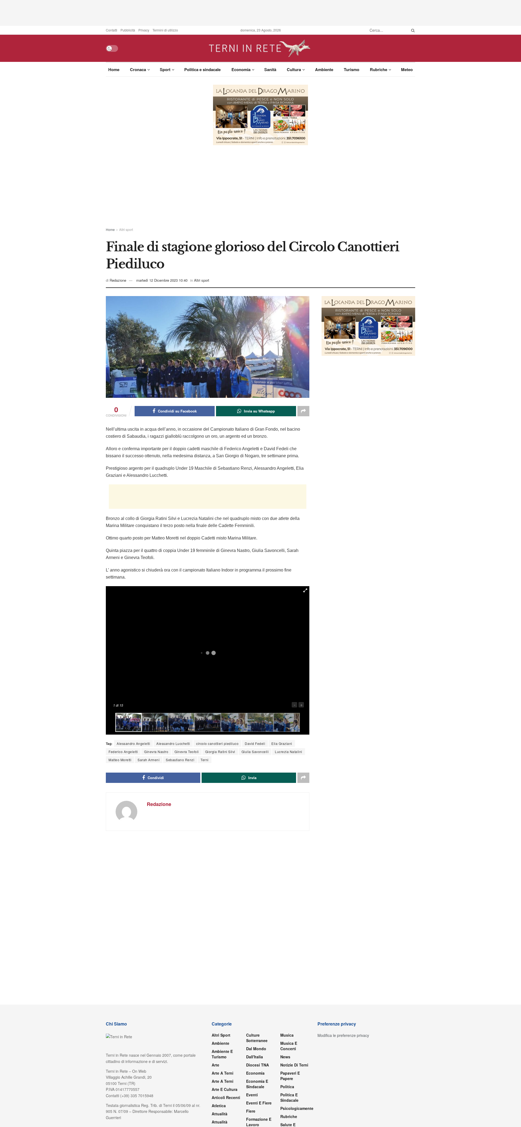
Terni (205, 759)
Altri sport (126, 229)
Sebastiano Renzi (180, 759)
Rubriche (378, 69)
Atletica (219, 1105)
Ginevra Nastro (156, 751)
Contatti (111, 30)
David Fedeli (255, 743)
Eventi (252, 1094)
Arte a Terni (222, 1073)
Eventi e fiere (259, 1103)
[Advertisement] (260, 12)
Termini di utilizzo (165, 30)
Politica (287, 1086)
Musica (287, 1035)
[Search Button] (411, 30)
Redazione (118, 280)
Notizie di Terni (294, 1065)
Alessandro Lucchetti (173, 743)
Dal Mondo (256, 1048)
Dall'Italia (254, 1056)
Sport (165, 69)
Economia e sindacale (257, 1083)
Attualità (219, 1113)
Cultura (294, 69)
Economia (240, 69)
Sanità (270, 69)
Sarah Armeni (149, 759)
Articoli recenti (226, 1097)
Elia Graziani (281, 743)
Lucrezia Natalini (288, 751)
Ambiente (324, 69)
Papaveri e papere (290, 1075)
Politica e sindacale (202, 69)
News (285, 1056)
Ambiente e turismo (222, 1054)
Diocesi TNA (257, 1065)
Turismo (351, 69)
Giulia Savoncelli (255, 751)
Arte (215, 1065)
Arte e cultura (224, 1089)
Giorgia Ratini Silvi (220, 751)
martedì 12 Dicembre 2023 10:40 (162, 280)
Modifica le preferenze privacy (343, 1035)
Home (113, 69)
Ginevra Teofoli (186, 751)
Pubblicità (127, 30)
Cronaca (138, 69)
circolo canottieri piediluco (217, 743)
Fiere (250, 1111)
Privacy (143, 30)
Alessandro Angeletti (133, 743)
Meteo (407, 69)
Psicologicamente (296, 1108)
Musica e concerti (288, 1045)
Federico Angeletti (123, 751)
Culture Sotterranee (257, 1037)
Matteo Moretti (120, 759)
